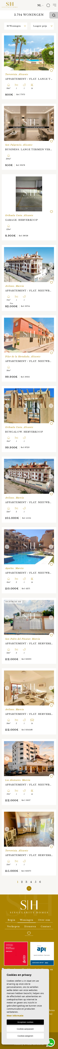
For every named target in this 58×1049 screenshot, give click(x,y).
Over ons (44, 920)
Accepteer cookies (25, 1022)
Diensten (30, 926)
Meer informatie (15, 1015)
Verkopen (13, 926)
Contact (46, 926)
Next (51, 52)
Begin (11, 920)
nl (39, 5)
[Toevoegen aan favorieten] (51, 70)
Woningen (26, 920)
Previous (7, 52)
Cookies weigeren (25, 1035)
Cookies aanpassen (25, 1029)
